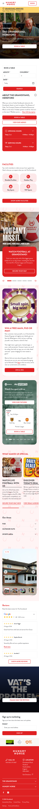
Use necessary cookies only (19, 437)
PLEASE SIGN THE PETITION (19, 700)
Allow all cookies (19, 431)
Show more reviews (19, 661)
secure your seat (19, 271)
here (19, 362)
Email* (5, 724)
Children (24, 72)
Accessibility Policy (7, 802)
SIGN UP (19, 733)
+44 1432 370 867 (11, 762)
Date (5, 80)
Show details (29, 425)
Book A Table (19, 46)
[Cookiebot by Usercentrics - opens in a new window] (29, 370)
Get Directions (27, 774)
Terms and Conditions (13, 806)
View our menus (19, 122)
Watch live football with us (10, 483)
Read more (7, 647)
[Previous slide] (3, 280)
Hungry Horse (8, 786)
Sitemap (4, 806)
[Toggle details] (34, 614)
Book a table (19, 117)
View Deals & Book (31, 503)
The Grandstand (9, 781)
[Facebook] (3, 792)
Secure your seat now (12, 467)
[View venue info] (35, 97)
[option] (7, 590)
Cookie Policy (17, 802)
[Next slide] (35, 280)
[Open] (3, 3)
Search (19, 89)
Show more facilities (19, 201)
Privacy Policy (25, 802)
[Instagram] (8, 792)
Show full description (28, 112)
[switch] (34, 406)
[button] (9, 281)
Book (32, 3)
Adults (6, 72)
